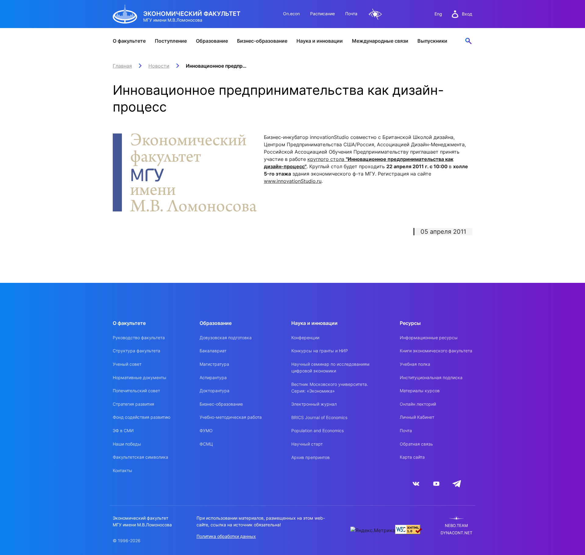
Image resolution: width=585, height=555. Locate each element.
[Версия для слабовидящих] (375, 14)
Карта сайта (412, 457)
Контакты (122, 470)
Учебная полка (415, 364)
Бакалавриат (213, 350)
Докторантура (214, 390)
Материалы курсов (420, 390)
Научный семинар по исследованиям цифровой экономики (330, 367)
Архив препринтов (310, 457)
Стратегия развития (133, 404)
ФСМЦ (206, 443)
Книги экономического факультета (436, 350)
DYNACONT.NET (456, 533)
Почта (351, 13)
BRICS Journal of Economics (319, 417)
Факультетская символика (140, 457)
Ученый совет (127, 364)
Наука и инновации (319, 41)
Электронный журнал (314, 404)
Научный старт (307, 443)
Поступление (171, 41)
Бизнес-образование (262, 41)
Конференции (305, 337)
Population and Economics (317, 430)
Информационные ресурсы (429, 337)
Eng (438, 13)
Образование (212, 41)
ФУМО (206, 430)
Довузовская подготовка (226, 337)
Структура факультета (136, 350)
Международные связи (380, 41)
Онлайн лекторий (418, 404)
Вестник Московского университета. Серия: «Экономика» (329, 387)
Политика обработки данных (226, 536)
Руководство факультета (139, 337)
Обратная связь (416, 443)
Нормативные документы (139, 377)
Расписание (322, 13)
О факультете (129, 41)
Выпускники (432, 41)
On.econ (291, 13)
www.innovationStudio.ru (292, 181)
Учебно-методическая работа (231, 417)
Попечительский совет (136, 390)
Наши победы (127, 443)
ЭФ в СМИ (123, 430)
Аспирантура (213, 377)
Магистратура (214, 364)
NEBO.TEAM (456, 525)
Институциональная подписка (431, 377)
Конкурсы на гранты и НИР (319, 350)
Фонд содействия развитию (141, 417)
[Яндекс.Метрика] (372, 530)
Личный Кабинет (417, 417)
